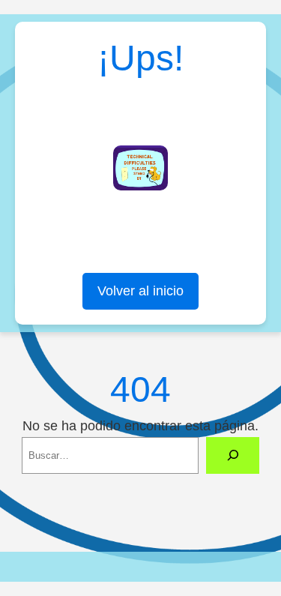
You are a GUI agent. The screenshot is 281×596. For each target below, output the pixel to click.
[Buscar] (232, 456)
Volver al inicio (140, 290)
